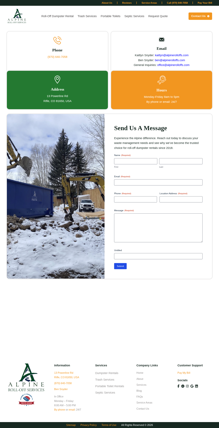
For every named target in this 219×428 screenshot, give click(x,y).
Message (124, 210)
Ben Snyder (61, 389)
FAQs (139, 396)
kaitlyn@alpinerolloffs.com (172, 55)
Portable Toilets (110, 16)
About (139, 379)
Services (141, 384)
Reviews (127, 2)
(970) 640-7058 (57, 56)
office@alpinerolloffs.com (173, 65)
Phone (122, 193)
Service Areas (149, 2)
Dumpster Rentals (106, 373)
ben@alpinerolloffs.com (170, 60)
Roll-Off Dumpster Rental (57, 16)
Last (161, 167)
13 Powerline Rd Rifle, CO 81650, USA (66, 375)
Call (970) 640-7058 (177, 2)
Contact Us (198, 16)
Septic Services (134, 16)
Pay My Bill (183, 372)
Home (139, 372)
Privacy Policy (88, 425)
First (116, 167)
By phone (59, 409)
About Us (107, 2)
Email (122, 176)
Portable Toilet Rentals (109, 386)
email (72, 409)
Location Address (173, 193)
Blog (139, 390)
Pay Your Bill (205, 2)
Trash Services (87, 16)
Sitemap (71, 425)
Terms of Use (108, 425)
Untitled (118, 250)
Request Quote (158, 16)
